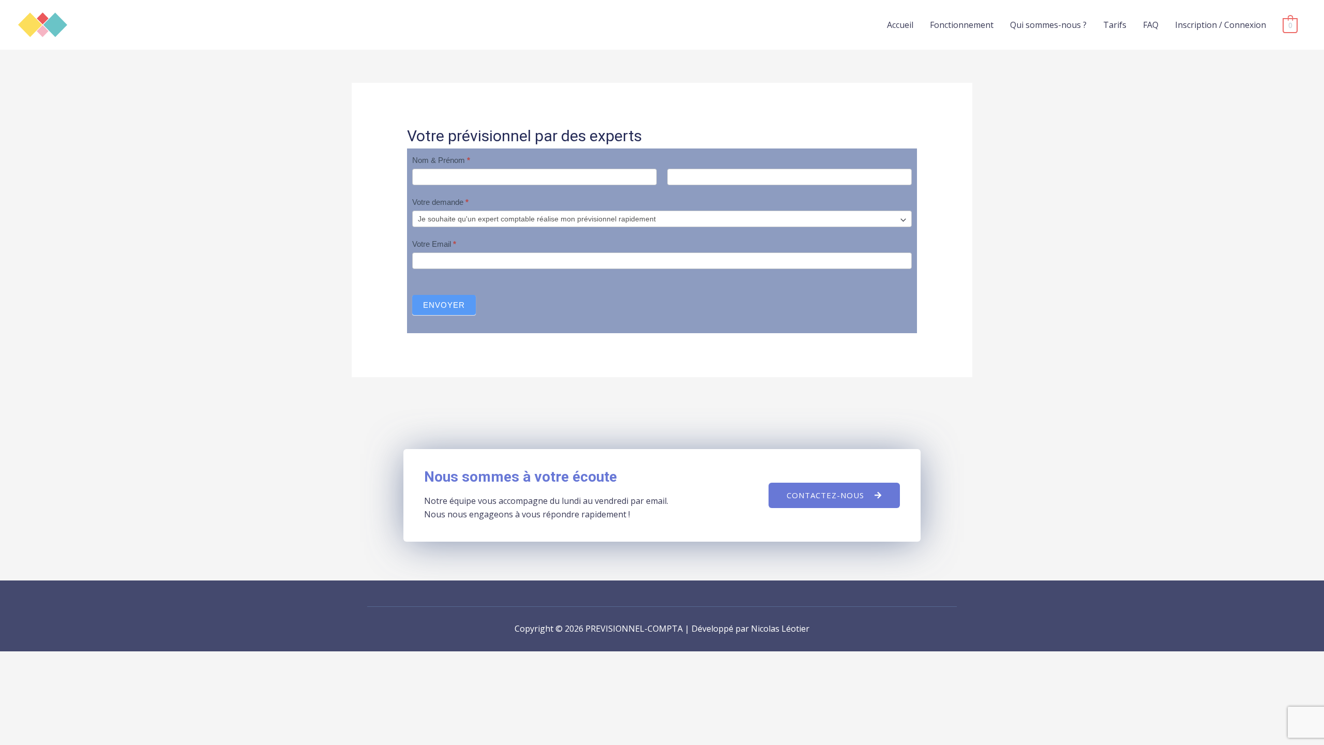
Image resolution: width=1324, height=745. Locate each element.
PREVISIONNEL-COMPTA (132, 20)
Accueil (900, 25)
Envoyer (444, 305)
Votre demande (440, 202)
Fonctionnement (962, 25)
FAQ (1150, 25)
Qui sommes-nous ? (1048, 25)
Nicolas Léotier (780, 628)
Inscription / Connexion (1220, 25)
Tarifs (1114, 25)
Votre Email (434, 244)
